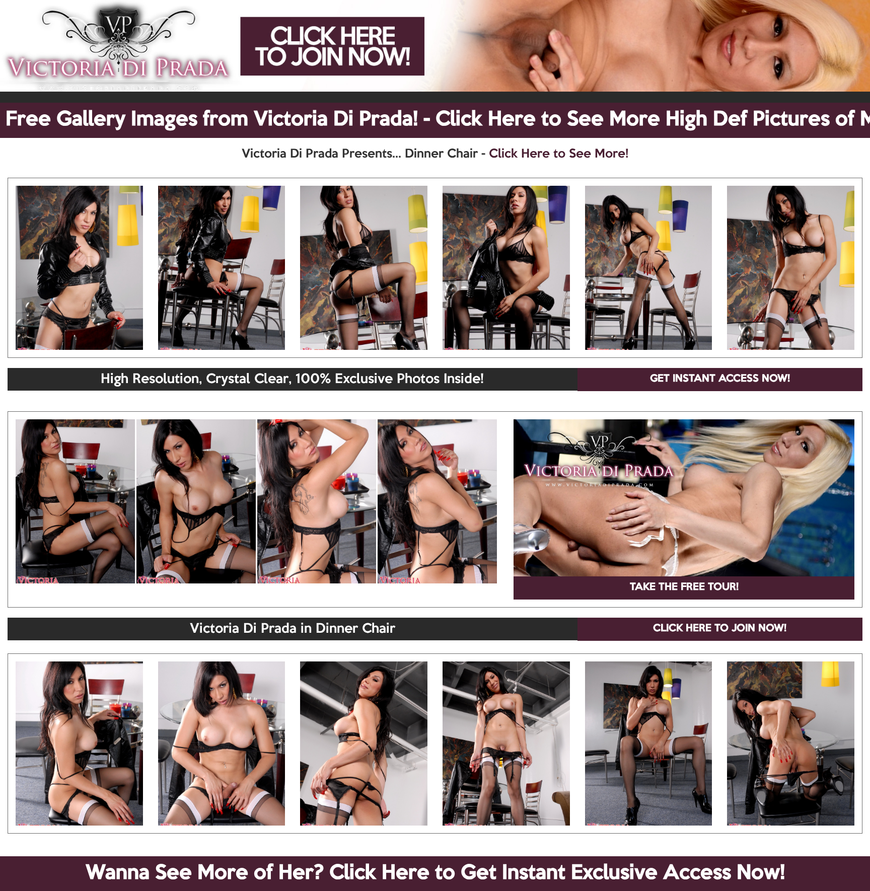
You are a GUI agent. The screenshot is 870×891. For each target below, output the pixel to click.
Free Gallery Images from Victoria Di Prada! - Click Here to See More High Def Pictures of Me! (438, 120)
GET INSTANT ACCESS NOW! (720, 379)
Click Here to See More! (558, 154)
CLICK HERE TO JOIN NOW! (719, 628)
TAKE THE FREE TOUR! (684, 587)
